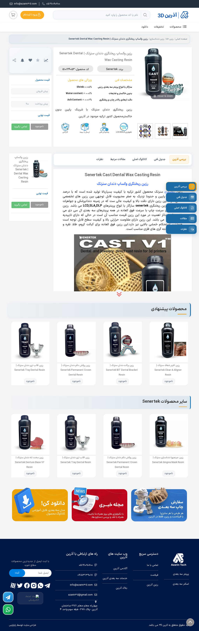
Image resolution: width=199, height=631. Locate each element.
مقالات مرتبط (117, 159)
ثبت (17, 573)
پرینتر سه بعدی (181, 574)
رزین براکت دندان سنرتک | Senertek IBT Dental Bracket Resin (122, 370)
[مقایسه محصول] (46, 60)
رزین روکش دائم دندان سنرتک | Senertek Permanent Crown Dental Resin (75, 370)
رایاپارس (12, 625)
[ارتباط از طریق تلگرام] (8, 597)
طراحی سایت (29, 625)
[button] (30, 60)
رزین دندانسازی (157, 39)
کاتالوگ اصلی (139, 159)
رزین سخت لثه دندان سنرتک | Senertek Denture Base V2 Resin (29, 462)
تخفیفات (159, 27)
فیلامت (154, 575)
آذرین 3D (163, 625)
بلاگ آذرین (121, 588)
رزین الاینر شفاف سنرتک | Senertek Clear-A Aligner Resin (168, 370)
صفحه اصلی (181, 39)
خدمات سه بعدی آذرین (115, 578)
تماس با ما (152, 565)
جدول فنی (159, 159)
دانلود (144, 27)
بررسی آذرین (179, 159)
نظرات (99, 159)
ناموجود (168, 381)
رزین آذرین (152, 585)
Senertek (112, 69)
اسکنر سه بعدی (181, 584)
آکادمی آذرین (120, 568)
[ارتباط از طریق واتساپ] (8, 609)
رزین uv (169, 39)
